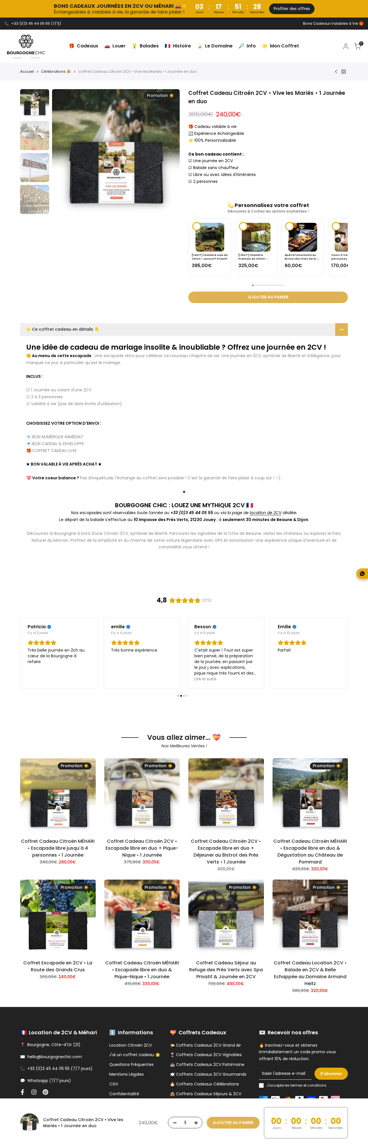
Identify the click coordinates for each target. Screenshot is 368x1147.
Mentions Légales (126, 1074)
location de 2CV (265, 513)
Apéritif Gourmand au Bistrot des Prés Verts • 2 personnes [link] (303, 257)
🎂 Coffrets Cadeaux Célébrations (204, 1084)
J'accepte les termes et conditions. (297, 1085)
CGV (113, 1084)
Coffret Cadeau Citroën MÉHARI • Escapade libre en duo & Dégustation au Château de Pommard (310, 851)
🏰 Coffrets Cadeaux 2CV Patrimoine (207, 1064)
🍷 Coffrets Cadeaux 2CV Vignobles (206, 1055)
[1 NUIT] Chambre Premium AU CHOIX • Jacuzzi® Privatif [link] (252, 257)
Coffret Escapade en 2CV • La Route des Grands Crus (57, 966)
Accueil (27, 71)
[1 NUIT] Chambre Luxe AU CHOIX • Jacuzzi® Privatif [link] (210, 257)
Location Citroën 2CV (130, 1045)
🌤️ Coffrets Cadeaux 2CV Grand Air (205, 1045)
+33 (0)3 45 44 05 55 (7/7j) (36, 23)
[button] (338, 240)
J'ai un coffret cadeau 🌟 (134, 1055)
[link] (210, 237)
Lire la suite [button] (205, 679)
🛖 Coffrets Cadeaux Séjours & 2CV (205, 1094)
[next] (167, 153)
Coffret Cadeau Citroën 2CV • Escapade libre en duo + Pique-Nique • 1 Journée (142, 848)
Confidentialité (124, 1094)
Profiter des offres (292, 9)
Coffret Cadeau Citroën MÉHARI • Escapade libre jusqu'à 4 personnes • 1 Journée (58, 848)
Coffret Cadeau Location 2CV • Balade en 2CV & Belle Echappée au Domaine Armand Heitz (310, 973)
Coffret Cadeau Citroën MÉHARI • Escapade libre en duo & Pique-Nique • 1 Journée (142, 970)
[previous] (65, 153)
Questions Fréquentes (131, 1064)
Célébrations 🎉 (56, 71)
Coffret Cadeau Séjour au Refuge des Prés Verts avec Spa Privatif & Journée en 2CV (226, 970)
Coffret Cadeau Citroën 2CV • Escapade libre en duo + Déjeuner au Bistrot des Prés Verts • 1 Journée (226, 851)
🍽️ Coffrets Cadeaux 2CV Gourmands (208, 1074)
